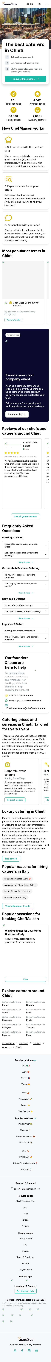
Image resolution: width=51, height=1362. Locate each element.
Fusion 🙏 (25, 1105)
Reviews (25, 1220)
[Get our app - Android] (33, 1280)
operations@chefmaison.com (27, 1189)
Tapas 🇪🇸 (25, 1084)
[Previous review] (5, 474)
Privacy (25, 1263)
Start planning (15, 414)
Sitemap (25, 1251)
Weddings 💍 (26, 1169)
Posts (25, 1214)
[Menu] (46, 4)
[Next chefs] (45, 292)
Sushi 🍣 (25, 1072)
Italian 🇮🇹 (26, 1065)
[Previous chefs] (5, 292)
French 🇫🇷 (25, 1078)
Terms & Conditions (25, 1257)
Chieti (18, 1047)
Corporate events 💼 (25, 1136)
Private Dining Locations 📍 (25, 1163)
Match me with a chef (25, 1201)
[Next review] (45, 474)
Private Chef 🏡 (25, 1124)
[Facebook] (22, 1351)
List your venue (25, 1269)
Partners (25, 1226)
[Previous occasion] (5, 954)
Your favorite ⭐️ (25, 1111)
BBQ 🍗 (25, 1151)
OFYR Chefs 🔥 (25, 1157)
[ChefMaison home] (25, 1339)
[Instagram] (15, 1351)
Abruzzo (6, 1047)
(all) (34, 1060)
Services (23, 1043)
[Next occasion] (45, 954)
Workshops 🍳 (25, 1142)
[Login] (39, 4)
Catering (37, 1043)
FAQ (25, 1245)
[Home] (9, 4)
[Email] (36, 1351)
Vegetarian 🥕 (25, 1099)
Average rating (37, 103)
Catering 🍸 (25, 1130)
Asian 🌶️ (25, 1093)
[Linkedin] (29, 1351)
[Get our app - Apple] (17, 1280)
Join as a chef (25, 1238)
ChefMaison (8, 1043)
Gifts (25, 1207)
